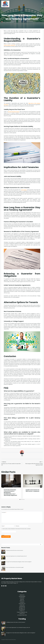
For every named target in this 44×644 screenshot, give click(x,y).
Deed (21, 599)
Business (21, 594)
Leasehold (21, 606)
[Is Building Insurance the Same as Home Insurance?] (3, 552)
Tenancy (22, 12)
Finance (21, 600)
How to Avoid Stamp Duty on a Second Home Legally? (15, 567)
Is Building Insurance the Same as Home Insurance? (14, 550)
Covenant (21, 597)
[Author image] (2, 22)
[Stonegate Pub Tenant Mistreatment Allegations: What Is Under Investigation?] (3, 563)
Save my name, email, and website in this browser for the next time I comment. (16, 528)
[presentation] (11, 480)
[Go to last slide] (3, 486)
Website (17, 526)
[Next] (41, 486)
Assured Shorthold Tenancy (13, 111)
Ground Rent (21, 603)
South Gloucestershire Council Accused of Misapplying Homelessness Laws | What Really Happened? (10, 492)
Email (3, 535)
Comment (4, 512)
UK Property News (20, 615)
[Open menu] (42, 3)
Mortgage (21, 607)
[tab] (20, 499)
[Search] (40, 544)
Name (3, 526)
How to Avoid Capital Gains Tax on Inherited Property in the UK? (16, 556)
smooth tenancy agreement (9, 45)
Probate (21, 610)
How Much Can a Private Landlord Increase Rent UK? (11, 463)
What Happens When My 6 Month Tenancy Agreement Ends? (34, 463)
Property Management (21, 612)
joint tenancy (24, 189)
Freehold (21, 602)
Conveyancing (21, 596)
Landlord (21, 604)
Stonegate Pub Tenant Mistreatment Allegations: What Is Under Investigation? (18, 561)
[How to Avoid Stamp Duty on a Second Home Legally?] (3, 569)
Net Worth (21, 609)
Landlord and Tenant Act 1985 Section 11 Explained (32, 490)
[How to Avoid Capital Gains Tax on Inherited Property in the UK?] (3, 557)
